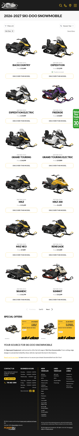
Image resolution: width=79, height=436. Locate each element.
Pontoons (43, 396)
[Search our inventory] (61, 5)
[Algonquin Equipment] (10, 5)
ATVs (42, 378)
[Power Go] (21, 428)
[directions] (70, 5)
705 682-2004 (11, 383)
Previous (32, 309)
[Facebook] (30, 391)
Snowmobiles (44, 389)
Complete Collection (43, 415)
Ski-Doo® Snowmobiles (44, 407)
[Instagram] (33, 391)
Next (48, 309)
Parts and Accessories (69, 386)
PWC (42, 391)
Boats (42, 393)
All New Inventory (43, 375)
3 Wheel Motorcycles (44, 385)
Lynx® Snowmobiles (44, 411)
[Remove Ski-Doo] (12, 31)
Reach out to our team (11, 357)
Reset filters (71, 31)
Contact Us (69, 374)
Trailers (43, 398)
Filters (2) (10, 26)
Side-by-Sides (44, 380)
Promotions (69, 379)
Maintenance (69, 383)
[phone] (65, 5)
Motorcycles (44, 383)
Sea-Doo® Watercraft (44, 403)
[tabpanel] (28, 379)
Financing (56, 383)
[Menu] (75, 5)
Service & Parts (70, 381)
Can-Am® (43, 400)
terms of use (49, 429)
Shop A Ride (15, 425)
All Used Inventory (56, 375)
